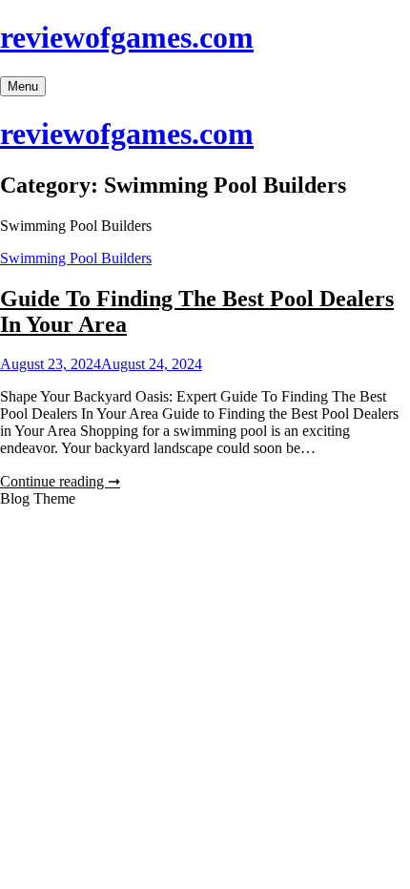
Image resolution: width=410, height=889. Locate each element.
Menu (23, 86)
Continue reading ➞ (60, 481)
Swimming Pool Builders (76, 258)
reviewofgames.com (127, 37)
